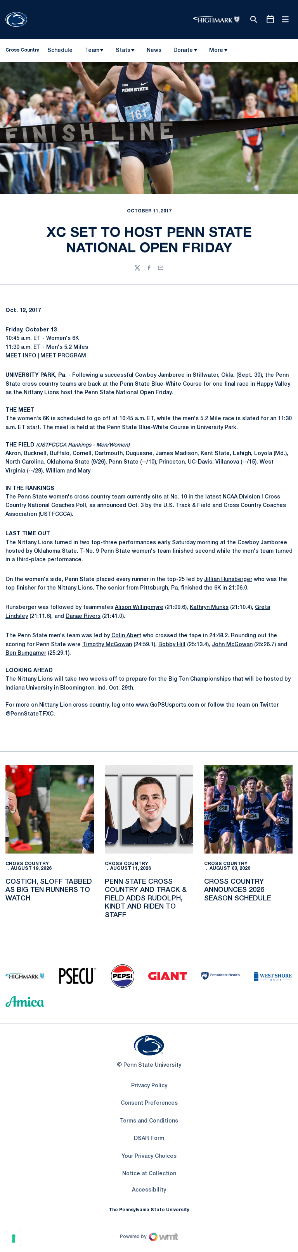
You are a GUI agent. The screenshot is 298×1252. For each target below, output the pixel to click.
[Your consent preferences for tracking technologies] (13, 1238)
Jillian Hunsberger (228, 579)
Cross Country (27, 864)
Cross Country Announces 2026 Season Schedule (237, 890)
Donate (183, 50)
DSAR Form (149, 1138)
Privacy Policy (149, 1085)
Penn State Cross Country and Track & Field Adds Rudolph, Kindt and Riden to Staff (146, 898)
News (154, 50)
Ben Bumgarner (25, 653)
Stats (123, 50)
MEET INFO (20, 356)
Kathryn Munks (209, 607)
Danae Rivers (83, 616)
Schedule (60, 50)
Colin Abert (126, 635)
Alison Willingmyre (139, 607)
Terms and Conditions (149, 1121)
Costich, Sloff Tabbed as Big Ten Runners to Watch (48, 890)
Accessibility (149, 1190)
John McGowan (232, 644)
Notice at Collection (149, 1173)
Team (92, 50)
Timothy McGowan (107, 644)
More (216, 50)
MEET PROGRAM (63, 356)
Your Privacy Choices (149, 1156)
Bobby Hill (171, 644)
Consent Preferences (149, 1103)
